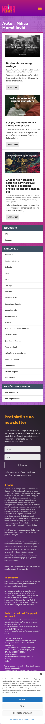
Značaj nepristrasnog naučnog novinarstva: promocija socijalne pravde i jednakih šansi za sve (23, 185)
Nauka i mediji (31, 200)
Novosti (8, 322)
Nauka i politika (11, 202)
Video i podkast (11, 347)
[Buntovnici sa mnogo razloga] (22, 46)
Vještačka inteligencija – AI (15, 353)
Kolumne (15, 72)
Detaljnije (13, 87)
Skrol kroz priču (11, 335)
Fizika (7, 279)
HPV (6, 234)
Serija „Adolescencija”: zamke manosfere (21, 124)
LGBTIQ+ (8, 285)
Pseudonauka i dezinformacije (16, 328)
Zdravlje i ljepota (11, 371)
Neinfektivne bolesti (25, 72)
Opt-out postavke (15, 719)
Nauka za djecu (11, 316)
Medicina (8, 291)
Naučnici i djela (11, 298)
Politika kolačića (11, 392)
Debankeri (9, 255)
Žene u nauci (10, 378)
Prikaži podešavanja (22, 713)
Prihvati (22, 699)
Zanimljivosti (10, 365)
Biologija (8, 267)
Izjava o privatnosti (28, 719)
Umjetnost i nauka (12, 359)
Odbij (22, 706)
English (7, 273)
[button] (41, 674)
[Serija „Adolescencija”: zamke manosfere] (22, 105)
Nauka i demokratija (19, 200)
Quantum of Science (13, 341)
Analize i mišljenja (12, 261)
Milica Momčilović (18, 70)
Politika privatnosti (12, 398)
